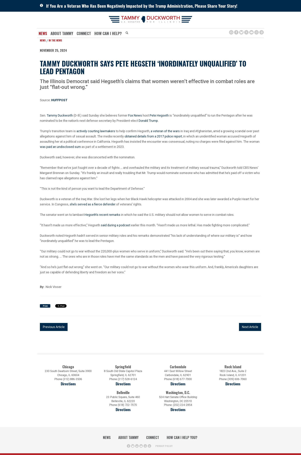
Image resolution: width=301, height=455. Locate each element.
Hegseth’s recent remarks (102, 214)
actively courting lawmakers (95, 131)
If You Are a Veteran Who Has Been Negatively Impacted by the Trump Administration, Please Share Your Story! (141, 6)
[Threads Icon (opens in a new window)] (261, 32)
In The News (55, 40)
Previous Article (54, 327)
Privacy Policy (163, 446)
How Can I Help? (108, 33)
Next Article (250, 327)
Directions (68, 383)
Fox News (135, 115)
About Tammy (128, 437)
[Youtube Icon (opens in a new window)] (251, 32)
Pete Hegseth (159, 115)
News (43, 33)
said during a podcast (115, 225)
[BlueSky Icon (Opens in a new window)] (241, 32)
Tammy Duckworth (60, 115)
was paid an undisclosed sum (60, 146)
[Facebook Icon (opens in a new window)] (236, 32)
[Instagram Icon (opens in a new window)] (256, 32)
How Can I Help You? (182, 437)
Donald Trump (148, 120)
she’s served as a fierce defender (92, 204)
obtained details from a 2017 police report (153, 136)
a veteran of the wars (165, 131)
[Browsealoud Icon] (231, 32)
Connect (84, 33)
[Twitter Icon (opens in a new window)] (246, 32)
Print (45, 306)
